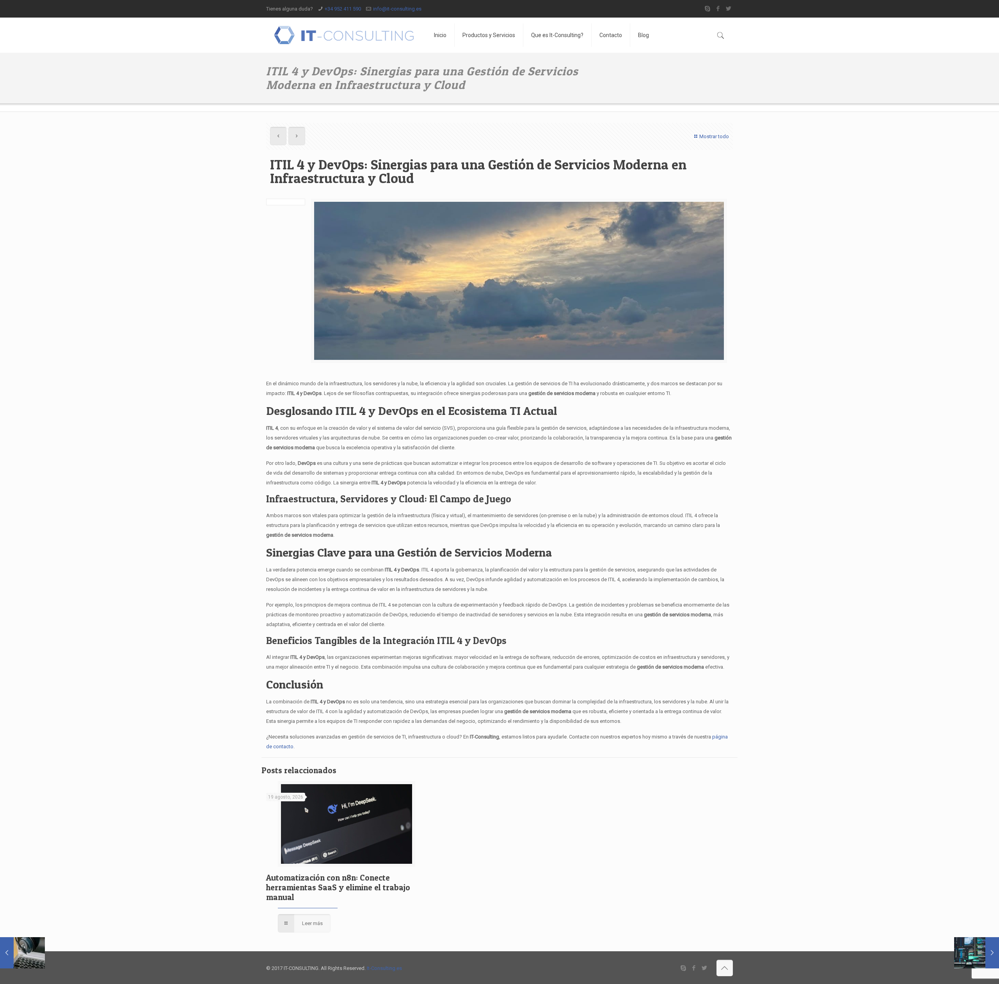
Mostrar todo (714, 136)
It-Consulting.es (384, 968)
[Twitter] (729, 8)
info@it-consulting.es (397, 9)
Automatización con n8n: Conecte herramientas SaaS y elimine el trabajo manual (338, 887)
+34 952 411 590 (343, 9)
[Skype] (708, 8)
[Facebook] (718, 8)
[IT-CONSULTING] (344, 35)
